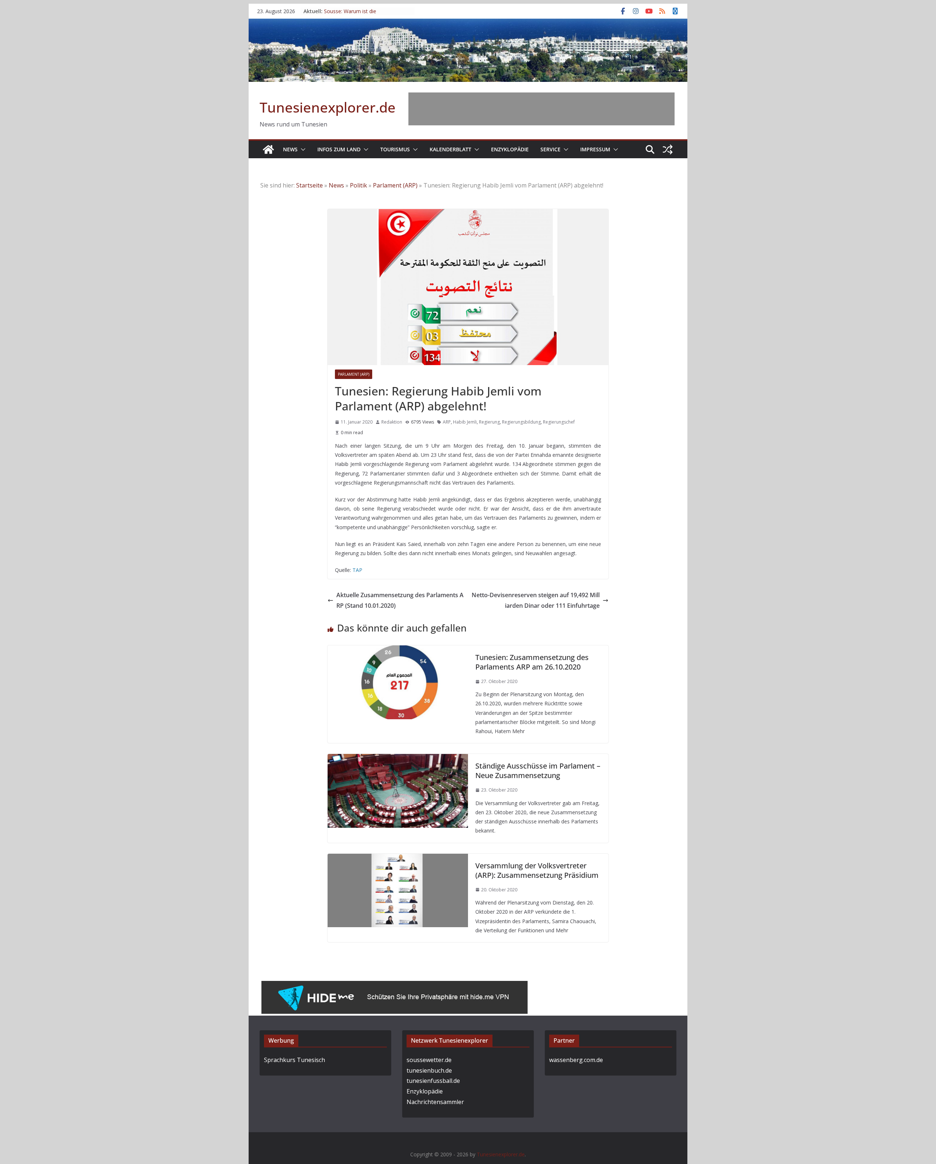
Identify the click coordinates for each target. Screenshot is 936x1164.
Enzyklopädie (510, 149)
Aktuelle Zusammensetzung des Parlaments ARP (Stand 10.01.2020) (400, 600)
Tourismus (395, 149)
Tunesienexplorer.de (328, 107)
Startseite (309, 185)
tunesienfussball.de (433, 1081)
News (290, 149)
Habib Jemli (465, 422)
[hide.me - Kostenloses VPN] (394, 986)
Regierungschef (559, 422)
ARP (447, 422)
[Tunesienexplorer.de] (268, 149)
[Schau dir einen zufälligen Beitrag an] (667, 149)
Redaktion (391, 422)
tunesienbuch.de (429, 1070)
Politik (358, 185)
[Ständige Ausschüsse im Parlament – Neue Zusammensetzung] (398, 759)
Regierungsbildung (521, 422)
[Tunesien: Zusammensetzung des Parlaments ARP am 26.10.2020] (398, 651)
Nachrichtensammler (435, 1102)
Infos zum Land (339, 149)
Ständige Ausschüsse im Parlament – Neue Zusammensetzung (537, 770)
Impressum (595, 149)
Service (550, 149)
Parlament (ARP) (395, 185)
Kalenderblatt (450, 149)
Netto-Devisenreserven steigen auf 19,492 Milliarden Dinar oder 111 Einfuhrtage (536, 600)
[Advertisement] (541, 108)
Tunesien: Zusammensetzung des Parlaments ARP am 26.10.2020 (532, 662)
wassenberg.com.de (576, 1060)
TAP (357, 569)
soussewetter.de (429, 1060)
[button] (302, 149)
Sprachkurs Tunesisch (294, 1060)
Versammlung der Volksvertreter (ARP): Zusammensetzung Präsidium (537, 870)
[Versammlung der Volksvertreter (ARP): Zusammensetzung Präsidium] (398, 859)
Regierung (489, 422)
